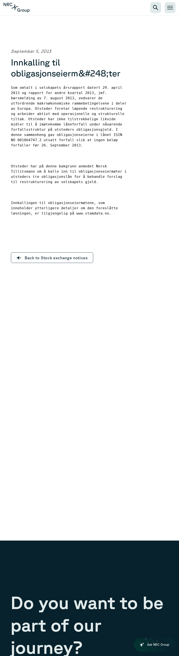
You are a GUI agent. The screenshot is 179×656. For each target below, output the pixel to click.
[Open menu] (170, 7)
